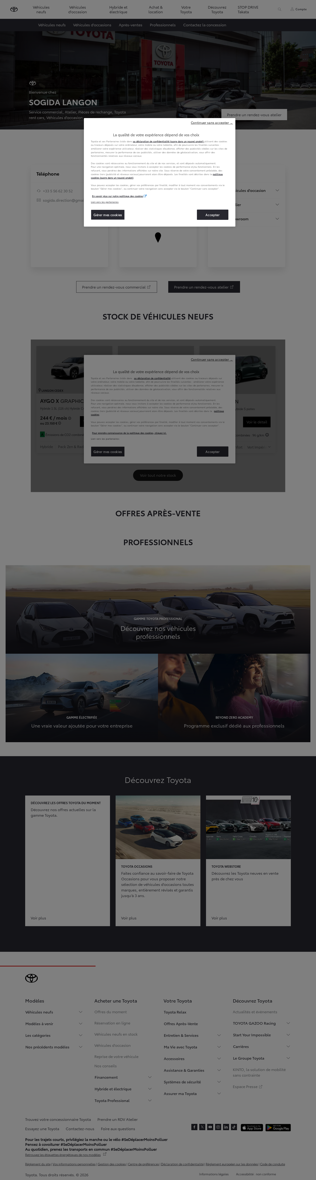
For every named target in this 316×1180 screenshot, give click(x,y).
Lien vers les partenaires (105, 202)
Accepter (213, 215)
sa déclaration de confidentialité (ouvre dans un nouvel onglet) (168, 141)
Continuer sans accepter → (212, 122)
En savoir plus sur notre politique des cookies (117, 196)
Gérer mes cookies (107, 215)
